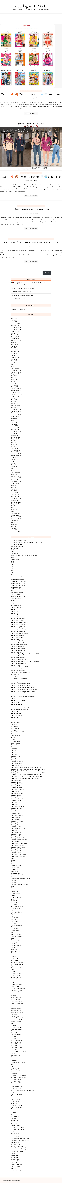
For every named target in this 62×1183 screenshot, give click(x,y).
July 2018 (14, 441)
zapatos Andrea (16, 1170)
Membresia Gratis (16, 992)
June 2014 (14, 526)
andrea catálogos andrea (18, 652)
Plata (12, 1064)
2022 (21, 90)
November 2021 (16, 372)
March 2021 (14, 383)
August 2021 (15, 374)
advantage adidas (16, 594)
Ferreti (13, 932)
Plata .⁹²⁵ (13, 1066)
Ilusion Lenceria (16, 945)
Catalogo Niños (15, 817)
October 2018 (15, 435)
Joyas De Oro (15, 966)
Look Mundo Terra (16, 984)
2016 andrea (14, 553)
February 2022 (15, 368)
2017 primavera (15, 559)
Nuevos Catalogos (20, 239)
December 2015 (16, 498)
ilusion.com (14, 949)
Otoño (13, 1053)
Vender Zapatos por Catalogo (20, 1138)
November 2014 (16, 519)
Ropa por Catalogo (16, 1105)
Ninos (12, 1023)
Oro (12, 1031)
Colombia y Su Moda (17, 875)
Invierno (13, 956)
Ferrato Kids (14, 929)
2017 (12, 557)
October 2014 (15, 520)
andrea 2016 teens (16, 615)
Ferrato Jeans (15, 927)
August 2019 (15, 416)
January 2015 (15, 515)
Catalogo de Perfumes (18, 786)
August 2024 (15, 331)
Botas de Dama (15, 741)
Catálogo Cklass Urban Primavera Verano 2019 (25, 778)
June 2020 (14, 400)
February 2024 (15, 335)
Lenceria (13, 981)
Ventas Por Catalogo (35, 90)
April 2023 (14, 348)
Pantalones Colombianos (18, 1057)
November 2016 (16, 478)
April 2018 (14, 446)
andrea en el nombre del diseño (20, 683)
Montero (13, 1005)
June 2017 (14, 465)
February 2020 (15, 405)
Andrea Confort (16, 674)
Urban (13, 1131)
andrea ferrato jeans (17, 704)
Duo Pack (14, 903)
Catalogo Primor (16, 823)
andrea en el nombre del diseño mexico (23, 691)
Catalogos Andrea (16, 832)
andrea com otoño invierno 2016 (20, 672)
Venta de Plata (15, 1144)
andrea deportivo (16, 682)
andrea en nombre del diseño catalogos (23, 696)
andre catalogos (16, 605)
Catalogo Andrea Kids (17, 761)
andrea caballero (16, 639)
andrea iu (14, 719)
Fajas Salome (15, 914)
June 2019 (14, 420)
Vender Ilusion (15, 1133)
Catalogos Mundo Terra (18, 845)
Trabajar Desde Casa (17, 1124)
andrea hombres (16, 713)
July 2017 (14, 463)
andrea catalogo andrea (18, 643)
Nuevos (13, 1025)
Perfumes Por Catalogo (18, 1062)
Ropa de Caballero (16, 1096)
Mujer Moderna (16, 1010)
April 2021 (14, 381)
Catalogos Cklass (16, 834)
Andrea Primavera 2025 (18, 298)
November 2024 (16, 329)
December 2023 (16, 338)
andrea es (14, 698)
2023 (25, 90)
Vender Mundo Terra (17, 1135)
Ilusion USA (14, 947)
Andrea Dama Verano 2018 (19, 678)
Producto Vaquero (17, 1086)
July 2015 (14, 506)
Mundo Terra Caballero (18, 1018)
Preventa (14, 1072)
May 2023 (14, 346)
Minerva (13, 995)
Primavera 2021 (15, 1081)
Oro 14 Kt (14, 1033)
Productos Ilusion (16, 1088)
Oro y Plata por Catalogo (18, 1051)
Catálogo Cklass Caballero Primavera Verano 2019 (26, 767)
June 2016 (14, 487)
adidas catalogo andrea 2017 (19, 585)
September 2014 (16, 522)
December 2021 (16, 370)
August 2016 (15, 483)
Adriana (13, 591)
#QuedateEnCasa (16, 544)
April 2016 (14, 491)
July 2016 (14, 485)
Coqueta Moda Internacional (20, 884)
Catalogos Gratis (16, 841)
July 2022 (14, 359)
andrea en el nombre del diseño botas (22, 687)
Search (47, 273)
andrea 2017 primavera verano (20, 617)
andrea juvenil (15, 722)
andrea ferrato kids (17, 706)
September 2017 (16, 459)
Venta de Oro (15, 1142)
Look (12, 982)
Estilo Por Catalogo (17, 906)
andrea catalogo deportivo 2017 (20, 646)
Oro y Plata (14, 1049)
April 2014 (14, 528)
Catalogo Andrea (16, 758)
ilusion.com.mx (15, 951)
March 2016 (14, 493)
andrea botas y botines (18, 631)
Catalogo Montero (16, 812)
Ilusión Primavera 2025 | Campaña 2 (22, 295)
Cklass (11, 239)
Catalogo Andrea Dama (18, 760)
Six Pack (13, 1118)
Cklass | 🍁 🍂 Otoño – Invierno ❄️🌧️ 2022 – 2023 (31, 94)
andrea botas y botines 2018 (19, 633)
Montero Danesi (16, 1008)
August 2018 (15, 439)
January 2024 (15, 337)
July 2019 (14, 418)
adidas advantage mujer (18, 581)
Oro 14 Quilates (15, 1034)
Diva (12, 899)
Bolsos (13, 737)
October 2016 (15, 480)
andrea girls (14, 711)
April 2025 (14, 320)
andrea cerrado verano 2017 (19, 667)
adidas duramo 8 (16, 587)
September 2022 (16, 355)
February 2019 (15, 428)
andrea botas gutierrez (18, 626)
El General (14, 904)
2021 (12, 566)
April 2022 (14, 364)
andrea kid (14, 724)
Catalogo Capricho (16, 765)
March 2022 (14, 366)
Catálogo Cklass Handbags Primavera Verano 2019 (26, 774)
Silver (12, 1114)
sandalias (13, 1111)
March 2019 (14, 426)
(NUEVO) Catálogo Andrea (19, 540)
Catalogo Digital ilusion (18, 789)
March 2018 (14, 448)
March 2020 (14, 403)
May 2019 (14, 422)
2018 (12, 561)
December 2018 (16, 431)
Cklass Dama (15, 867)
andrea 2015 (14, 611)
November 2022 (16, 353)
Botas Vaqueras (15, 743)
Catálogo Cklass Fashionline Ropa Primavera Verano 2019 (28, 773)
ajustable (14, 602)
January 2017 (15, 474)
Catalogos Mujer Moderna (19, 843)
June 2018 (14, 442)
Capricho (13, 750)
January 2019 (15, 429)
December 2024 (16, 327)
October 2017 (15, 457)
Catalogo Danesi (16, 780)
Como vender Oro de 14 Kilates (20, 878)
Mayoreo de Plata (16, 990)
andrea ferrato (15, 702)
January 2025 (15, 325)
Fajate (13, 916)
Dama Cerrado (15, 890)
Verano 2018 (15, 1155)
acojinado (14, 578)
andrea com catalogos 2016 (19, 669)
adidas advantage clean (18, 579)
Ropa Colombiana (16, 1094)
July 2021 (14, 376)
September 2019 (16, 415)
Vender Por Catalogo (17, 1137)
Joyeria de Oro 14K (16, 968)
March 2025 (14, 322)
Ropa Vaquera (15, 1109)
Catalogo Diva (15, 791)
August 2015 (15, 504)
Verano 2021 (14, 1161)
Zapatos (13, 1168)
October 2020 (15, 392)
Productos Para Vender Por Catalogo (22, 1090)
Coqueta (13, 882)
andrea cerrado (15, 665)
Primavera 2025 (16, 1083)
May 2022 (14, 363)
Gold (12, 938)
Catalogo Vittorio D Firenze (19, 828)
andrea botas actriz (17, 620)
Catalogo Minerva (16, 810)
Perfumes (14, 1060)
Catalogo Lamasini (16, 808)
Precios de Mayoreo (33, 239)
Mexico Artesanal (16, 994)
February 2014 (15, 532)
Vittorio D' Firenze (16, 1164)
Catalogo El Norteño (17, 799)
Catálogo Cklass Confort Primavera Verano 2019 (25, 771)
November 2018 (16, 433)
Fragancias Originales (17, 936)
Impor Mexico (15, 955)
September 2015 (16, 502)
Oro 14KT (14, 1036)
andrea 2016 (14, 613)
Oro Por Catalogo (16, 1040)
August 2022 (15, 357)
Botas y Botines (15, 745)
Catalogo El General (17, 797)
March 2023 (14, 350)
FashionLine (14, 921)
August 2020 (15, 396)
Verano (13, 1153)
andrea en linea (15, 695)
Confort (13, 880)
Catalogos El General (17, 838)
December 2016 (16, 476)
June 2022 (14, 361)
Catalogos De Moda (31, 6)
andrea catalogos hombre (19, 656)
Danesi (13, 895)
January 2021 (15, 387)
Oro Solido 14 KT (16, 1044)
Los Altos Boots (15, 986)
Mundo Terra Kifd (16, 1020)
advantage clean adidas (18, 596)
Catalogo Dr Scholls (17, 793)
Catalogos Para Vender (18, 849)
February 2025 (15, 324)
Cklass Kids (14, 869)
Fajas (12, 910)
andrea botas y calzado (18, 635)
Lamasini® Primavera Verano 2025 (21, 291)
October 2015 (15, 500)
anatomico (14, 604)
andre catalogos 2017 (17, 607)
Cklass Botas (15, 864)
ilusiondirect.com (16, 953)
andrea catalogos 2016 (18, 650)
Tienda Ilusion (15, 1122)
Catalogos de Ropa (16, 836)
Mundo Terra (15, 1016)
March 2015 (14, 511)
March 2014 (14, 530)
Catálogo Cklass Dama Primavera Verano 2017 (31, 242)
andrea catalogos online (18, 659)
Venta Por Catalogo (38, 206)
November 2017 (16, 455)
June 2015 (14, 507)
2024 (12, 572)
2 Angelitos (14, 548)
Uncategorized (26, 206)
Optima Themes (16, 1180)
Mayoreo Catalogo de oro (18, 988)
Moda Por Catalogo (17, 1003)
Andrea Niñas (15, 728)
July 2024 (14, 333)
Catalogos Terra (16, 852)
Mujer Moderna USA (17, 1012)
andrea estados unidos (18, 700)
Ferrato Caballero (16, 925)
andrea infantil (15, 717)
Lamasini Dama (15, 975)
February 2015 (15, 513)
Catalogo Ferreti (16, 800)
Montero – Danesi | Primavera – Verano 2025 (24, 288)
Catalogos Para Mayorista (18, 847)
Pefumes (14, 1059)
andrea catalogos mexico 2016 (20, 657)
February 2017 (15, 472)
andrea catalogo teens (18, 648)
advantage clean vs (17, 598)
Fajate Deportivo (16, 917)
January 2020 (15, 407)
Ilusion (13, 943)
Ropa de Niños (15, 1099)
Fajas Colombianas (16, 912)
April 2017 (14, 468)
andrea (13, 609)
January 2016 (15, 496)
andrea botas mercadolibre (19, 630)
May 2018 (14, 444)
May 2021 (14, 379)
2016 (12, 552)
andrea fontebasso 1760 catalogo (21, 708)
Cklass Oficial (15, 871)
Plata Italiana (15, 1068)
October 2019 (15, 413)
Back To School (15, 735)
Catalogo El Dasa (16, 795)
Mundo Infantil (15, 1014)
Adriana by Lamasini (17, 592)
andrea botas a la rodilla (18, 618)
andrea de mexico (16, 680)
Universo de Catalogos (18, 1127)
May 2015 (14, 509)
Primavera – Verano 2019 (18, 1075)
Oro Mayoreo (15, 1038)
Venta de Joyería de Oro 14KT (20, 1140)
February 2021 (15, 385)
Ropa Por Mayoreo (16, 1107)
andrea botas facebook (18, 624)
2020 (12, 565)
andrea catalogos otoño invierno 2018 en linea (25, 661)
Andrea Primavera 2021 (18, 732)
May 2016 (14, 489)
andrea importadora (17, 715)
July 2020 (14, 398)
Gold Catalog (15, 940)
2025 (12, 574)
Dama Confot (15, 891)
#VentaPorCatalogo (17, 546)
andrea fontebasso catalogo (19, 709)
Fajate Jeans (15, 919)
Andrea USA (14, 734)
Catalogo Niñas (15, 813)
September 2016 (16, 481)
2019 (12, 563)
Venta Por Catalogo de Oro (19, 1148)
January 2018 (15, 452)
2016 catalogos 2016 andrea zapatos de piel (24, 555)
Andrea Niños (15, 730)
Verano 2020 (15, 1159)
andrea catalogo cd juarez (19, 644)
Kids (12, 969)
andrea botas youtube (18, 637)
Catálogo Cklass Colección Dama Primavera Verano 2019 (28, 769)
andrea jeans (15, 721)
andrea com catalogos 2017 (19, 670)
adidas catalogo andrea (18, 583)
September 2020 (16, 394)
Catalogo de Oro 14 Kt (17, 784)
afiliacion (13, 600)
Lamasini (13, 971)
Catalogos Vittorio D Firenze (19, 854)
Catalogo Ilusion (16, 804)
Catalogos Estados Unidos (19, 839)
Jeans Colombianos (17, 962)
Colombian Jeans (16, 877)
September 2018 (16, 437)
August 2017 (15, 461)
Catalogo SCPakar (16, 826)
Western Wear (15, 1166)
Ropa (12, 1092)
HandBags (14, 942)
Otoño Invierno (15, 1055)
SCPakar (13, 1112)
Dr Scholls (14, 901)
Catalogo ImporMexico (18, 806)
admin (35, 98)
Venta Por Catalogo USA (18, 1150)
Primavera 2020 (16, 1079)
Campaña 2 (14, 748)
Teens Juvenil (15, 1120)
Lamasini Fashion (16, 977)
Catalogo (14, 754)
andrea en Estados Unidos (19, 693)
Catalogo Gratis (15, 802)
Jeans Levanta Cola (17, 964)
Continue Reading (31, 113)
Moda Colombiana (16, 1001)
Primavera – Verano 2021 (18, 1077)
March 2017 (14, 470)
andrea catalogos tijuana (18, 663)
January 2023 (15, 351)
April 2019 (14, 424)
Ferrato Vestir (15, 930)
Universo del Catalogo (17, 1129)
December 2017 (16, 454)
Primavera (14, 1073)
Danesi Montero (16, 897)
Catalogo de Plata (16, 787)
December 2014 (16, 517)
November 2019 (16, 411)
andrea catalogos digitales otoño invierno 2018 (25, 654)
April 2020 (14, 402)
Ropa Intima (14, 1103)
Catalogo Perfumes (17, 821)
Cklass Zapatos (15, 873)
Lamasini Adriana (16, 973)
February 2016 (15, 494)
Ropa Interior (15, 1101)
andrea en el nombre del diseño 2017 (22, 685)
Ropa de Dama (15, 1098)
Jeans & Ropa (15, 960)
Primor (13, 1085)
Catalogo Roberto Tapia (18, 825)
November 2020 (16, 390)
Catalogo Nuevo (16, 819)
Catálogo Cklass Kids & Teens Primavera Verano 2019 (26, 776)
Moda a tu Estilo (16, 999)
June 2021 (14, 377)
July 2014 (14, 524)
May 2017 (14, 467)
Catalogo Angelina (16, 763)
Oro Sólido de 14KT (17, 1047)
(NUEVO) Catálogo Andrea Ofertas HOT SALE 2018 (26, 542)
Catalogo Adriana (16, 756)
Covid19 (13, 886)
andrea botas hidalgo (17, 628)
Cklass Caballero (16, 865)
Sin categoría (15, 1116)
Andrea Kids (14, 726)
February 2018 (15, 450)
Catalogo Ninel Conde (17, 815)
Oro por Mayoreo (16, 1042)
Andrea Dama (15, 676)
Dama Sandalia (15, 893)
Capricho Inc (15, 752)
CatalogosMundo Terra (18, 856)
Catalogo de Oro (16, 782)
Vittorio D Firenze (16, 1163)
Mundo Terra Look (16, 1021)
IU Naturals (14, 958)
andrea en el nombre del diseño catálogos (24, 689)
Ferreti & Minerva (16, 934)
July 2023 (14, 342)
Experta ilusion (15, 908)
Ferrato (13, 923)
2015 (12, 550)
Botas (13, 739)
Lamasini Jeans (15, 979)
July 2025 (14, 318)
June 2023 (14, 344)
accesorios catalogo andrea (19, 576)
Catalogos (14, 830)
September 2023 (16, 340)
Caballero (14, 747)
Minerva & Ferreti (16, 997)
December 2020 (16, 389)
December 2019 (16, 409)
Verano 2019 (14, 1157)
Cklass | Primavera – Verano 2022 (31, 209)
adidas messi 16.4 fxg (17, 589)
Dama (13, 888)
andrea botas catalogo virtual (20, 622)
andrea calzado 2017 (17, 641)
